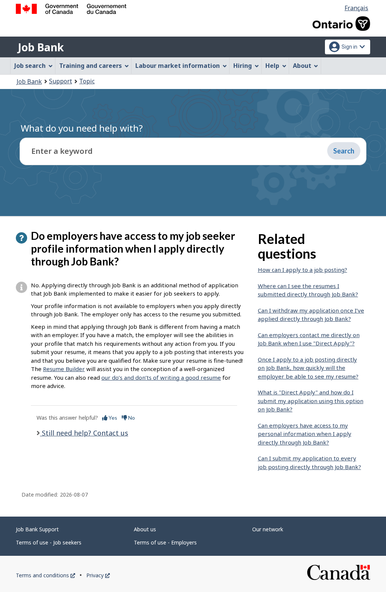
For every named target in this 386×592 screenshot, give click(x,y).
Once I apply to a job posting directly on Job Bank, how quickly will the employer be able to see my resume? (308, 368)
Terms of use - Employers (165, 542)
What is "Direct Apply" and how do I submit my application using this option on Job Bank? (310, 400)
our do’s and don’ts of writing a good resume (161, 377)
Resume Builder (64, 369)
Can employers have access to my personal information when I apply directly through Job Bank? (304, 434)
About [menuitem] (302, 65)
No (131, 417)
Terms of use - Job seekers (48, 542)
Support (60, 81)
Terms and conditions (45, 575)
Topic (87, 81)
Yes (112, 417)
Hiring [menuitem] (242, 65)
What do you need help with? (82, 128)
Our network (267, 529)
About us (145, 529)
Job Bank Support (37, 529)
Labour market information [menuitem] (177, 65)
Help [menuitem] (272, 65)
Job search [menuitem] (30, 65)
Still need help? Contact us (84, 432)
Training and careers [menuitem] (90, 65)
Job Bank (41, 47)
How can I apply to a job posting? (302, 269)
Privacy (98, 575)
